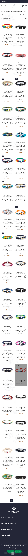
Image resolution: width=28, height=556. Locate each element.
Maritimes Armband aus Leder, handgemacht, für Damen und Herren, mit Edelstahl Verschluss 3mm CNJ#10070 (21, 302)
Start (2, 11)
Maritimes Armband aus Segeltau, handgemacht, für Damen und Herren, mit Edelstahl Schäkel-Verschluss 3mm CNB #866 (7, 67)
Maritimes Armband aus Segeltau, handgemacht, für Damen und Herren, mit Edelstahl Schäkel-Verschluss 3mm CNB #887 (7, 249)
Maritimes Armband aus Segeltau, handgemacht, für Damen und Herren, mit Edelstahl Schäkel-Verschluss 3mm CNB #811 (7, 146)
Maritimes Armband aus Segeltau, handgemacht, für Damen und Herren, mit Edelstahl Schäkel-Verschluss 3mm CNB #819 (7, 198)
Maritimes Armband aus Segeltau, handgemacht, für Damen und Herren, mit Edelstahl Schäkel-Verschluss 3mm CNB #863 (20, 198)
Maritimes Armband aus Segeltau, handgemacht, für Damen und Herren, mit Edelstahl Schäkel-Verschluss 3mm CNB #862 (20, 95)
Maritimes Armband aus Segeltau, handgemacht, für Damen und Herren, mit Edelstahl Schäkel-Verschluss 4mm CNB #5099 (7, 95)
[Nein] (12, 553)
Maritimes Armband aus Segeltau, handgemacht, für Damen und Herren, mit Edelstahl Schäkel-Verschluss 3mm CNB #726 (20, 146)
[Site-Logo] (14, 6)
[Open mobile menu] (1, 6)
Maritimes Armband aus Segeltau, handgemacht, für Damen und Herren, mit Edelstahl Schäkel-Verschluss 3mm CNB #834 (20, 223)
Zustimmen (10, 551)
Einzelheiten (18, 551)
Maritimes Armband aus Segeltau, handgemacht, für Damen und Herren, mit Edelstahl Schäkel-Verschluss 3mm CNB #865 (20, 249)
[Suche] (5, 6)
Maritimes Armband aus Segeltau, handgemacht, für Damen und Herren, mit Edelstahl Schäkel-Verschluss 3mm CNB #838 (20, 121)
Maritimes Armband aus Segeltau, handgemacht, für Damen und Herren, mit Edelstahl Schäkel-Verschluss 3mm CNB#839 (7, 329)
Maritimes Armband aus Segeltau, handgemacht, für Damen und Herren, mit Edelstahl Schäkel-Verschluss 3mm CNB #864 (20, 275)
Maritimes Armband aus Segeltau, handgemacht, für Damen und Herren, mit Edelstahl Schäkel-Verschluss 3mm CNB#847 (7, 408)
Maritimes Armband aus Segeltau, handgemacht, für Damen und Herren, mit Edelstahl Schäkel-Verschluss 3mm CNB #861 (7, 172)
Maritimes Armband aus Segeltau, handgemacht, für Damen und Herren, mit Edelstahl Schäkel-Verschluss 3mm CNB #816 (7, 121)
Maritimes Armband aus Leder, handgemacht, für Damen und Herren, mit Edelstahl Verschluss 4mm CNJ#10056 (21, 461)
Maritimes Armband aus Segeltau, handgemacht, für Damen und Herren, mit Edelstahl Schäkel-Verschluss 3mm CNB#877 (20, 329)
